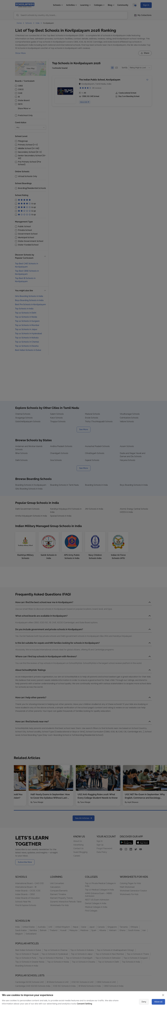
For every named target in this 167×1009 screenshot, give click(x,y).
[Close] (150, 480)
